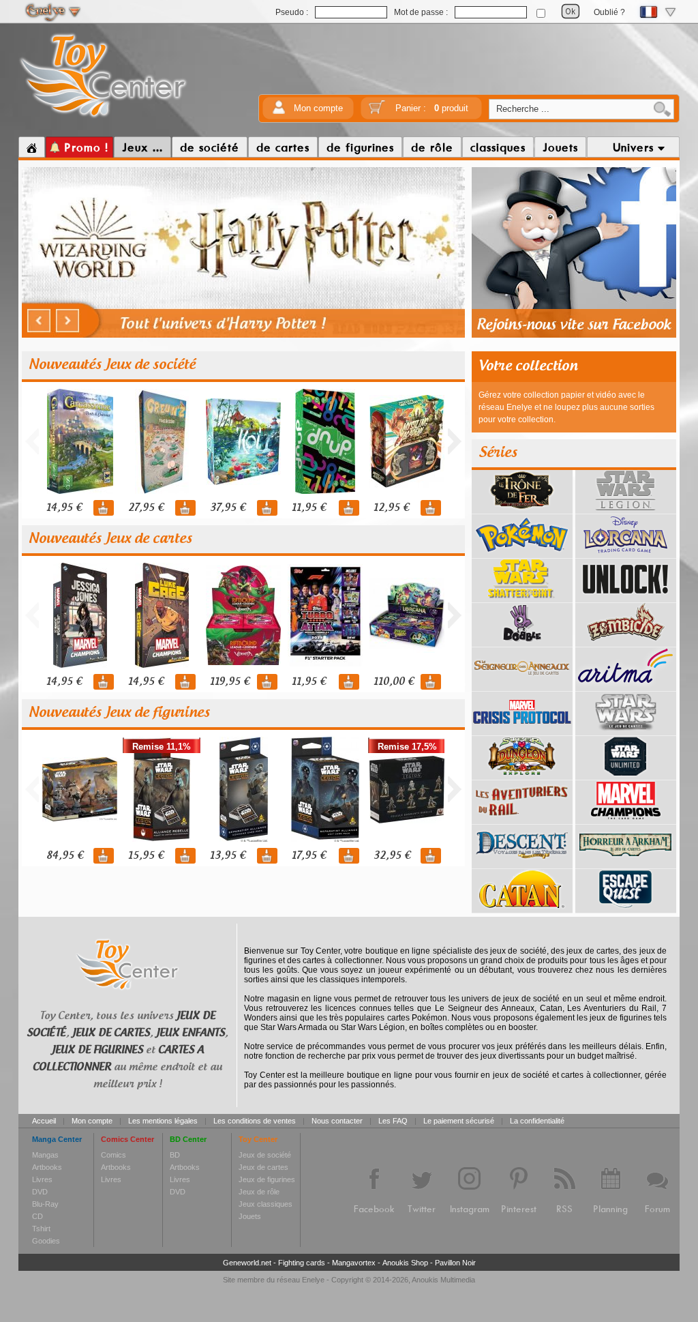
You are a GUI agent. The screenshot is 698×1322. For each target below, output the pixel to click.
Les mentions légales (163, 1121)
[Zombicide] (625, 642)
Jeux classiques (265, 1204)
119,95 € (229, 681)
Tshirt (41, 1228)
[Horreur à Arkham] (625, 863)
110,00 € (394, 681)
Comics (113, 1155)
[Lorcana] (625, 553)
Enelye (313, 1280)
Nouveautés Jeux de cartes (110, 539)
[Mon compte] (279, 111)
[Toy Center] (103, 118)
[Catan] (522, 908)
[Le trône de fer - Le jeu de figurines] (522, 509)
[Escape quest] (625, 908)
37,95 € (227, 507)
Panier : (431, 108)
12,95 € (391, 507)
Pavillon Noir (455, 1263)
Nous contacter (337, 1121)
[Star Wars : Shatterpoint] (522, 597)
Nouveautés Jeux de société (112, 365)
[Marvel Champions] (625, 819)
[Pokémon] (522, 553)
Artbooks (47, 1167)
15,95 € (146, 855)
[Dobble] (522, 642)
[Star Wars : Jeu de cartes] (625, 730)
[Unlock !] (625, 597)
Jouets (250, 1216)
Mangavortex (354, 1263)
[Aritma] (625, 686)
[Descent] (522, 863)
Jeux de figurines (267, 1179)
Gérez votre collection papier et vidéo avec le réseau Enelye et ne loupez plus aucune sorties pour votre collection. (566, 407)
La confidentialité (537, 1121)
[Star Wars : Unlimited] (625, 775)
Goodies (46, 1241)
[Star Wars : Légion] (625, 509)
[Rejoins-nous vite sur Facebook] (574, 335)
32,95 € (392, 855)
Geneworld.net (247, 1263)
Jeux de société (265, 1155)
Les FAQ (393, 1121)
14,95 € (64, 507)
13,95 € (227, 855)
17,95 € (309, 855)
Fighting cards (301, 1263)
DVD (40, 1192)
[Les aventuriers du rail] (522, 819)
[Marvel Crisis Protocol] (522, 730)
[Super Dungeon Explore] (522, 775)
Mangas (45, 1155)
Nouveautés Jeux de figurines (119, 713)
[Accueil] (32, 147)
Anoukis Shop (405, 1263)
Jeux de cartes (263, 1167)
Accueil (44, 1121)
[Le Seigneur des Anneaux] (522, 686)
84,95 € (64, 855)
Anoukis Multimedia (443, 1280)
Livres (42, 1179)
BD (175, 1155)
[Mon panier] (377, 111)
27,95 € (146, 507)
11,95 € (309, 507)
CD (37, 1216)
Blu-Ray (45, 1204)
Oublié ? (609, 12)
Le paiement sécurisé (458, 1121)
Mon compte (318, 108)
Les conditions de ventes (254, 1121)
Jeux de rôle (259, 1192)
